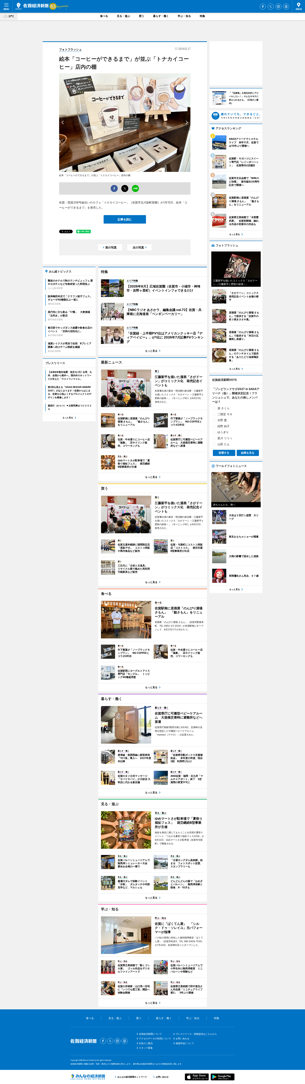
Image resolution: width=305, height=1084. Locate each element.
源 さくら (223, 408)
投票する (224, 452)
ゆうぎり (223, 432)
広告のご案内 (146, 1043)
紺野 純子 (223, 426)
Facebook (263, 7)
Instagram (278, 7)
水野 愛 (222, 420)
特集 (202, 16)
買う (141, 16)
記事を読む (125, 219)
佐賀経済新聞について (150, 1033)
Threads (286, 7)
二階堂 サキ (224, 414)
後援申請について (185, 1043)
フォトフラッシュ (70, 49)
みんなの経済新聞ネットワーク (87, 1077)
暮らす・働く (161, 16)
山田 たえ (223, 444)
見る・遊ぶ (123, 16)
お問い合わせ (182, 1038)
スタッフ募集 (146, 1047)
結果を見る (247, 452)
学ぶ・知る (184, 16)
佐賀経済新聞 (32, 6)
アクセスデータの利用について (155, 1038)
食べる (104, 16)
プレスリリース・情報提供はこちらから (196, 1033)
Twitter (271, 7)
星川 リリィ (224, 438)
